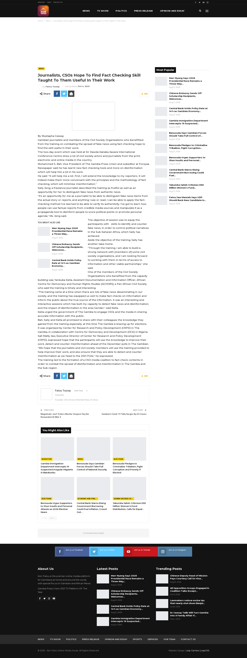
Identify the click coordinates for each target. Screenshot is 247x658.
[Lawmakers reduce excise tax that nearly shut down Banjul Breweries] (162, 603)
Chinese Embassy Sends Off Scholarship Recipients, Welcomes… (67, 247)
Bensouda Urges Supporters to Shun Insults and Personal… (187, 159)
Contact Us (58, 2)
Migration (47, 459)
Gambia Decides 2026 (124, 499)
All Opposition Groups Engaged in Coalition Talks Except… (189, 589)
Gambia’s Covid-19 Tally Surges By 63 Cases (124, 414)
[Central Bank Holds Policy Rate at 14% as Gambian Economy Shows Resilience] (44, 263)
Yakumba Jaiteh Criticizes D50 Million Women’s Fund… (186, 186)
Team (49, 2)
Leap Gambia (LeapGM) (197, 650)
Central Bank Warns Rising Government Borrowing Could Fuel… (186, 172)
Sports (137, 639)
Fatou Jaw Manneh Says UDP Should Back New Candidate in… (187, 199)
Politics (121, 10)
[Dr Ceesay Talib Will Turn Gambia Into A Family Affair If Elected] (162, 615)
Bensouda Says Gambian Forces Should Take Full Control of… (187, 134)
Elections (118, 459)
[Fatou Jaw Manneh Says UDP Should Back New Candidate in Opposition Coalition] (161, 200)
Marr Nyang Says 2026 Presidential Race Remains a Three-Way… (67, 231)
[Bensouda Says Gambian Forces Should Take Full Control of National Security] (93, 449)
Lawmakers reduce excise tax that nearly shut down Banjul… (187, 602)
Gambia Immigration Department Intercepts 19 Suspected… (188, 122)
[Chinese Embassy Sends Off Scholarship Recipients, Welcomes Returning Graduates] (44, 247)
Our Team (169, 639)
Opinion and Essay (172, 10)
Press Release (143, 10)
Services (41, 2)
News (86, 10)
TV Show (103, 10)
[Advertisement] (123, 44)
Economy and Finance (88, 499)
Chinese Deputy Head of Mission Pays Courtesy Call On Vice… (188, 577)
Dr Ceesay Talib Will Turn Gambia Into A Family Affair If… (189, 614)
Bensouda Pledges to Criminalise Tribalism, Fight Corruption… (188, 146)
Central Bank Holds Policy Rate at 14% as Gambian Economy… (66, 263)
